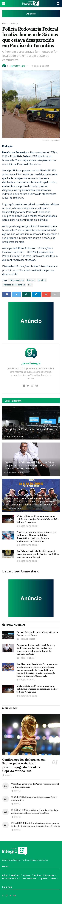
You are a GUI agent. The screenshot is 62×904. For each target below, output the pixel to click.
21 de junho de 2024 (14, 509)
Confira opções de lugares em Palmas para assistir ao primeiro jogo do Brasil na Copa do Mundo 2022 (24, 765)
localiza (42, 280)
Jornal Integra (18, 65)
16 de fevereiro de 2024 (28, 526)
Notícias (15, 875)
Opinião (43, 878)
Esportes (49, 875)
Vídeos (54, 878)
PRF (30, 285)
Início (5, 875)
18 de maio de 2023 (40, 65)
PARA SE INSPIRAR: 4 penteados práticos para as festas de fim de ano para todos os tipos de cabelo (35, 824)
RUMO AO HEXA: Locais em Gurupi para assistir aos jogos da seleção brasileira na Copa (34, 811)
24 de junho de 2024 (14, 472)
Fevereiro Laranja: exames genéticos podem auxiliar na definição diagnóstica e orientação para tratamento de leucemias (36, 536)
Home (5, 23)
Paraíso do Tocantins (14, 285)
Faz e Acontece (29, 878)
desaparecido (17, 280)
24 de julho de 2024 (14, 436)
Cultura (26, 875)
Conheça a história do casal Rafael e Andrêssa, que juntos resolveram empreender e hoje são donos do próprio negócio (30, 465)
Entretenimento (10, 878)
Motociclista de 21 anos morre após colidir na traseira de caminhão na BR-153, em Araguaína (37, 519)
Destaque (14, 23)
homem (31, 280)
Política (38, 875)
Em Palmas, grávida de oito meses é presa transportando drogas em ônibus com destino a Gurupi (38, 554)
